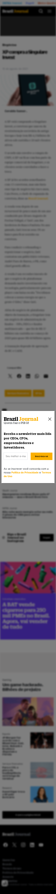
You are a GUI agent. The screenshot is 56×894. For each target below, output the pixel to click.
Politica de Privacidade (25, 472)
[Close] (49, 419)
